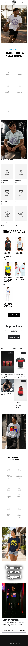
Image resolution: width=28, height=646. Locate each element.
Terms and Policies (14, 640)
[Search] (5, 2)
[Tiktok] (14, 643)
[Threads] (19, 643)
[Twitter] (17, 643)
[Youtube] (11, 643)
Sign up (22, 630)
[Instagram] (8, 643)
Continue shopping (14, 337)
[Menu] (2, 2)
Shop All (14, 314)
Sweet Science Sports (11, 637)
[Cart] (26, 2)
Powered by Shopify (20, 637)
